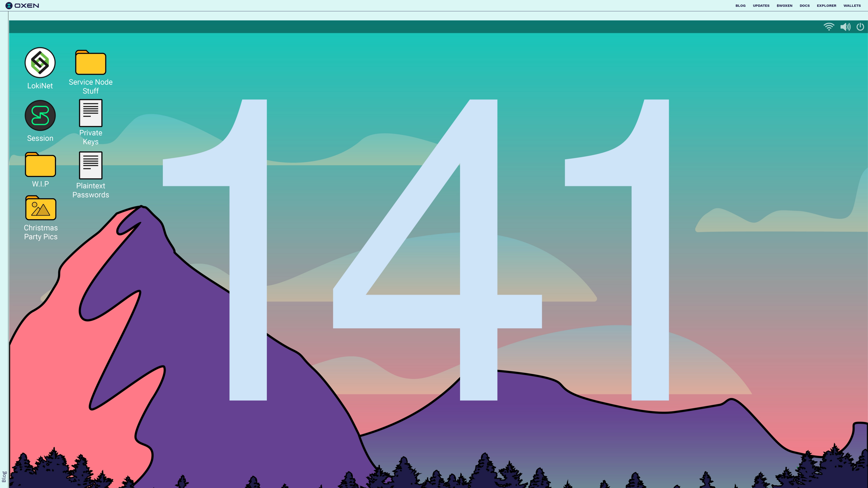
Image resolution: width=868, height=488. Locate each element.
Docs (805, 5)
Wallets (852, 5)
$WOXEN (785, 5)
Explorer (826, 5)
